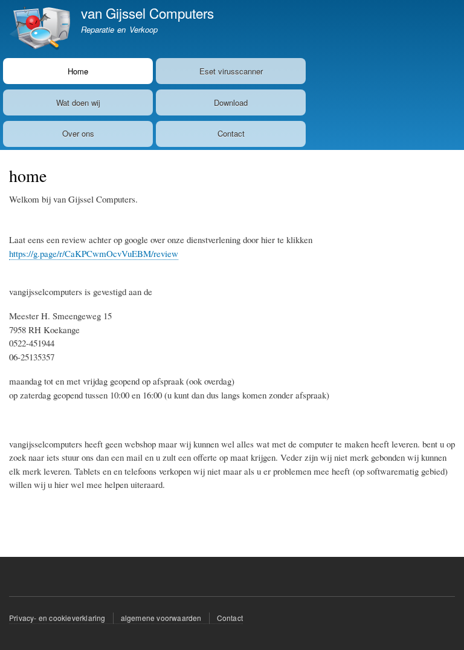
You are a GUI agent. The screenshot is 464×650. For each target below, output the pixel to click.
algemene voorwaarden (161, 618)
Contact (231, 133)
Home (78, 71)
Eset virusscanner (231, 71)
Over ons (78, 133)
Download (231, 102)
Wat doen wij (78, 102)
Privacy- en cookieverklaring (57, 618)
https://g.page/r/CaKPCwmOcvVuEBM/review (93, 253)
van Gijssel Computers (147, 12)
